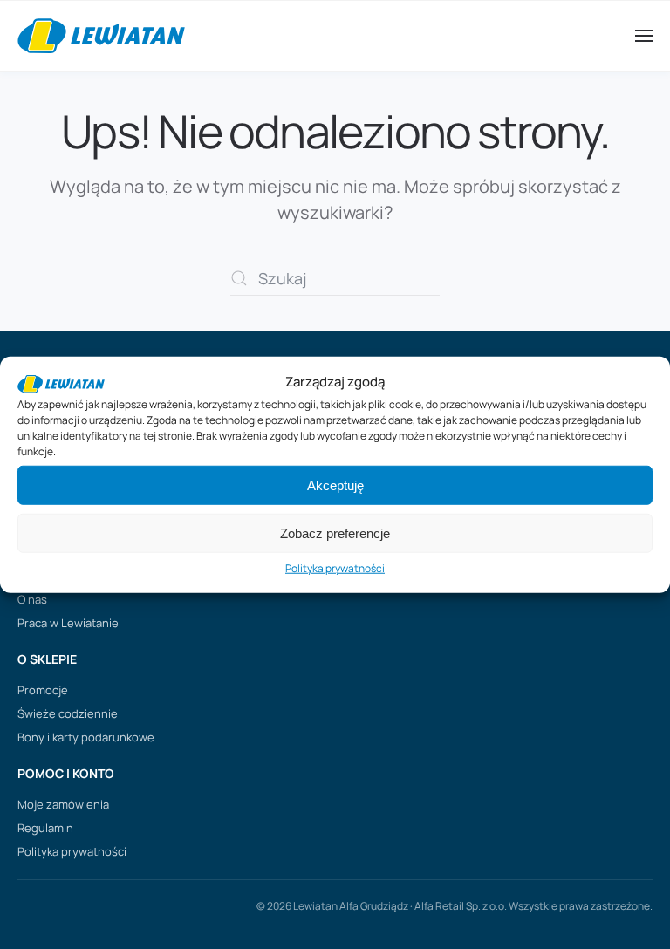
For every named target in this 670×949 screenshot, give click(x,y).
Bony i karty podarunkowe (85, 737)
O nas (32, 599)
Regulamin (45, 828)
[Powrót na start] (101, 36)
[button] (644, 36)
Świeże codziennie (67, 713)
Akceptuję (335, 485)
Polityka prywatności (335, 568)
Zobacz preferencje (335, 533)
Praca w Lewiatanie (68, 623)
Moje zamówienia (63, 804)
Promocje (42, 690)
